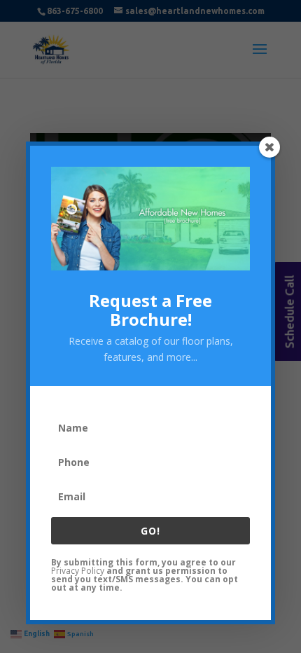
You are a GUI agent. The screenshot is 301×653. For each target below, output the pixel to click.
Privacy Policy (77, 571)
